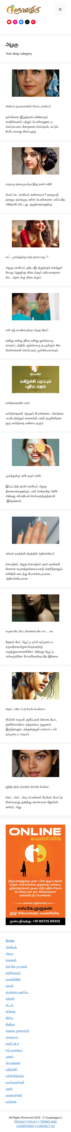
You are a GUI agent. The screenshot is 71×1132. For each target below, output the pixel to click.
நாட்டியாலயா (14, 1050)
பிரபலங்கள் (13, 1063)
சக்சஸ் (10, 998)
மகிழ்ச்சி (11, 1069)
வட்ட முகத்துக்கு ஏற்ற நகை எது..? (27, 257)
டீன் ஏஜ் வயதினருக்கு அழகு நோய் (27, 330)
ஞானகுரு (12, 1037)
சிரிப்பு (10, 1018)
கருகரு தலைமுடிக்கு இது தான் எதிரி (29, 184)
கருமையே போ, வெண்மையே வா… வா (29, 631)
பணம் (9, 1056)
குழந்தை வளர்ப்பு (17, 992)
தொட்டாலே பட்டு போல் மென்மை (25, 709)
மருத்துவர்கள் (15, 1082)
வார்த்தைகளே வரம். (18, 403)
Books (10, 941)
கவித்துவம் (13, 973)
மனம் (9, 1089)
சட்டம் (9, 1005)
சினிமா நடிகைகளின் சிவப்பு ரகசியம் (28, 106)
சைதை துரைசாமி (17, 1031)
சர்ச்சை (11, 1011)
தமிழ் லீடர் (12, 1043)
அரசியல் (11, 947)
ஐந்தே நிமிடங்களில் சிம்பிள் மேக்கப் (27, 786)
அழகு (9, 953)
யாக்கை (11, 1101)
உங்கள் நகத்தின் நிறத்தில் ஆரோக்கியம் (30, 553)
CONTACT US (46, 1126)
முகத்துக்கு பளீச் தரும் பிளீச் (23, 475)
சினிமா (10, 1024)
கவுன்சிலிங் (13, 979)
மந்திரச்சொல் (15, 1076)
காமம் (10, 986)
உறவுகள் (11, 960)
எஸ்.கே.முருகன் (16, 966)
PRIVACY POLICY (26, 1121)
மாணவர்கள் (14, 1095)
